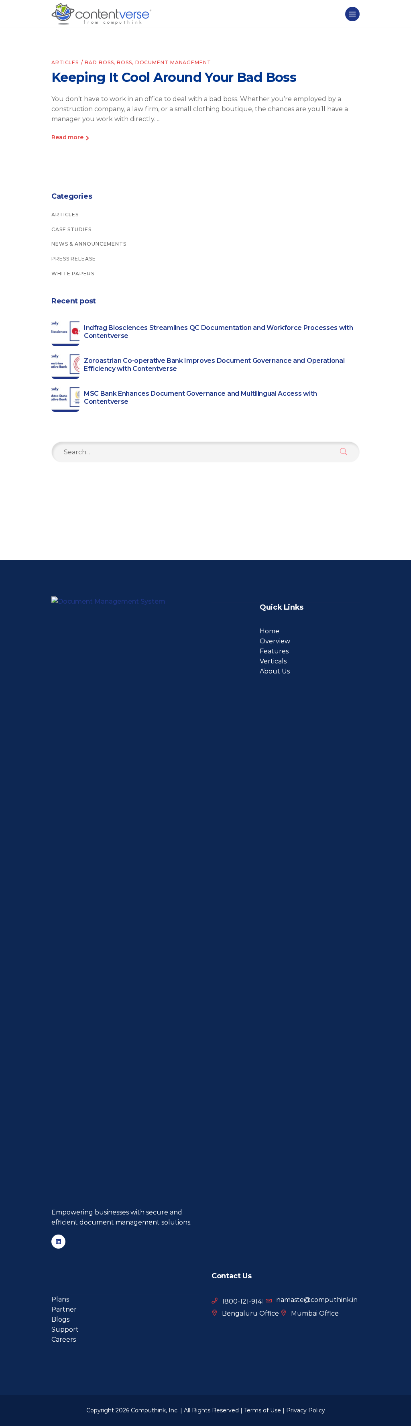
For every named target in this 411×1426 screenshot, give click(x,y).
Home (269, 631)
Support (65, 1329)
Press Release (73, 259)
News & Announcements (88, 244)
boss (124, 62)
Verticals (273, 661)
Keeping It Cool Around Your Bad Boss (173, 77)
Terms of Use (262, 1410)
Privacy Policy (305, 1410)
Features (274, 651)
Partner (64, 1309)
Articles (65, 62)
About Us (275, 671)
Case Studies (71, 229)
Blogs (60, 1319)
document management (173, 62)
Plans (60, 1299)
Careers (63, 1339)
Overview (275, 641)
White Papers (72, 274)
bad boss (99, 62)
